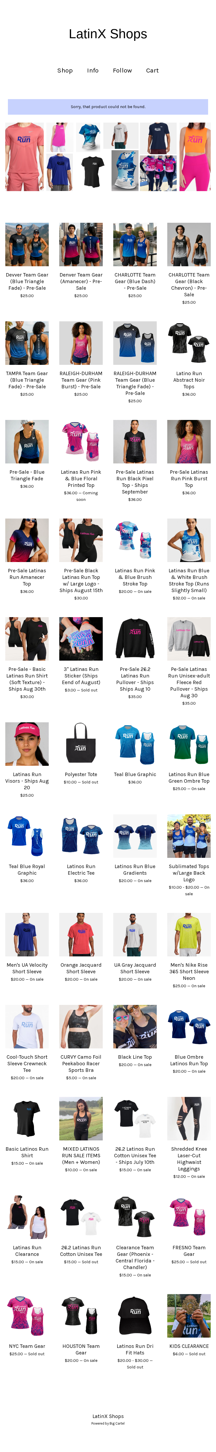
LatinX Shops (108, 33)
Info (93, 70)
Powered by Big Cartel (108, 1423)
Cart (154, 69)
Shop (65, 70)
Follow (122, 70)
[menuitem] (65, 70)
